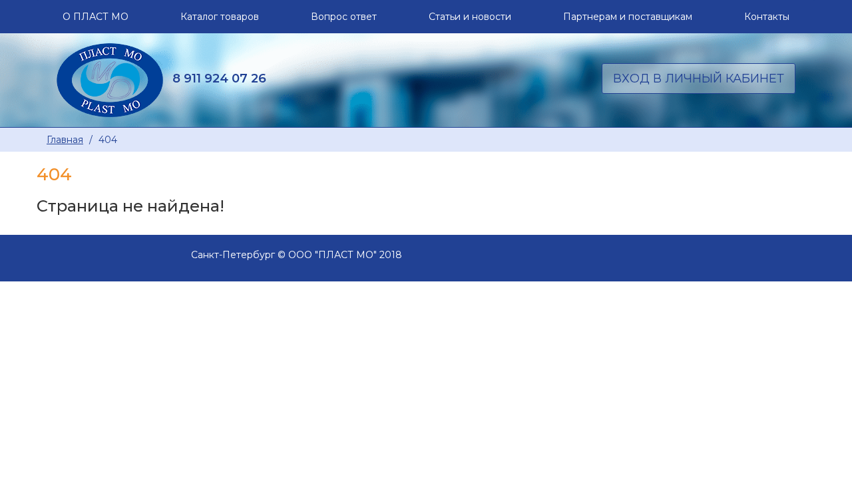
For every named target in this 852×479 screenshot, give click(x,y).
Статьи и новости (470, 17)
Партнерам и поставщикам (627, 17)
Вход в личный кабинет (698, 78)
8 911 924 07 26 (219, 78)
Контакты (766, 17)
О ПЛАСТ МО (95, 17)
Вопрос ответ (344, 17)
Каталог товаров (219, 17)
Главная (65, 140)
